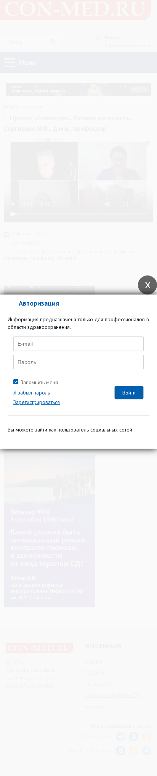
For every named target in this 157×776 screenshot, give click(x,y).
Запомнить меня (39, 382)
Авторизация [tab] (39, 303)
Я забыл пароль (31, 392)
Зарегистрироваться (36, 402)
